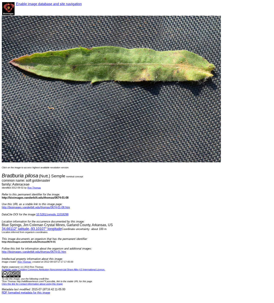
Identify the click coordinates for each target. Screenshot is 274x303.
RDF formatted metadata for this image (26, 292)
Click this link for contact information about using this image (32, 284)
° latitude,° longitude (32, 229)
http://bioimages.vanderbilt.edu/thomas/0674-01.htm (34, 251)
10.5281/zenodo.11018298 (52, 214)
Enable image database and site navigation (48, 4)
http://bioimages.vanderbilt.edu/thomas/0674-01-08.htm (36, 207)
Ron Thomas (34, 187)
